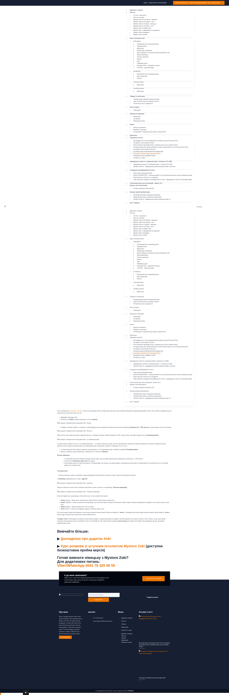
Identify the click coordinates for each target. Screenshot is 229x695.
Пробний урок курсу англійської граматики (147, 197)
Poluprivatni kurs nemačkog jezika (148, 44)
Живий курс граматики (144, 50)
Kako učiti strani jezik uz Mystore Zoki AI (146, 101)
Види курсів (124, 627)
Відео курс (140, 48)
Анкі (138, 61)
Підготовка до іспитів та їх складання (145, 177)
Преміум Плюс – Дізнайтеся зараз (148, 65)
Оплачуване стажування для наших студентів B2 (149, 132)
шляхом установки (76, 411)
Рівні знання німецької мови (142, 173)
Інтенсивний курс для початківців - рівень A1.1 (146, 183)
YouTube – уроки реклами (145, 67)
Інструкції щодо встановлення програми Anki (148, 151)
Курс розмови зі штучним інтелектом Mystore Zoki (153, 52)
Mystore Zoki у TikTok (140, 34)
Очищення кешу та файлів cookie (144, 155)
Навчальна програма (137, 114)
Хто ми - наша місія (139, 15)
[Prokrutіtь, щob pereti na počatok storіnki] (0, 694)
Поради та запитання (137, 96)
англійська (136, 71)
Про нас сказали (138, 17)
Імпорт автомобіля (139, 127)
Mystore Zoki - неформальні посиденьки (146, 30)
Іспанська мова (138, 82)
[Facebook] (162, 597)
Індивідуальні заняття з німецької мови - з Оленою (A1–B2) (152, 164)
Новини (123, 624)
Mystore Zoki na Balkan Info (142, 28)
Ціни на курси (134, 107)
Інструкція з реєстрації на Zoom (143, 143)
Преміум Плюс (142, 46)
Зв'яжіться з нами (139, 158)
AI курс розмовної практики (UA (143, 188)
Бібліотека (133, 135)
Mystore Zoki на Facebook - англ (143, 21)
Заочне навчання (142, 57)
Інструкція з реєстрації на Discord (144, 149)
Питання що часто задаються (143, 103)
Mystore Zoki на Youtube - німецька (144, 24)
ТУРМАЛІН (130, 691)
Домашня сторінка (136, 10)
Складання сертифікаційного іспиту (142, 170)
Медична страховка (139, 129)
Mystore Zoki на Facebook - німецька (145, 19)
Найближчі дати (142, 63)
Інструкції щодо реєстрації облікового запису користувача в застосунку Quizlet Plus (160, 147)
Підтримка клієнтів (136, 138)
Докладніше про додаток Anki (86, 539)
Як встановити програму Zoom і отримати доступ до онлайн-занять (155, 145)
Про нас (123, 621)
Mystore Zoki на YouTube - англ (143, 26)
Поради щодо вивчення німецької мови (146, 99)
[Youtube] (167, 597)
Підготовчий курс (142, 55)
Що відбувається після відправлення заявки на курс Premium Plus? (155, 140)
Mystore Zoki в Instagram (141, 32)
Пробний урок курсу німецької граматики (146, 195)
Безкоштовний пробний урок (140, 192)
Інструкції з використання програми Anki (146, 153)
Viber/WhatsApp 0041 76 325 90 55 (86, 565)
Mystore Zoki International (138, 185)
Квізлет (139, 59)
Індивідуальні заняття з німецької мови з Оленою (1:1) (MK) (151, 161)
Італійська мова (138, 88)
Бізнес (132, 124)
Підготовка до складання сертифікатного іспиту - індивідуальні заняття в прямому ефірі (162, 179)
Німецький (136, 41)
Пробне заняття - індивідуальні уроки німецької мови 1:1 (152, 199)
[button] (159, 207)
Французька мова (139, 121)
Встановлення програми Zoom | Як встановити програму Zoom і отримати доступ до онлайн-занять (154, 644)
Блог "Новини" (135, 203)
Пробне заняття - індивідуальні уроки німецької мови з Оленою (154, 166)
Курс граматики (142, 76)
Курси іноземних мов (137, 38)
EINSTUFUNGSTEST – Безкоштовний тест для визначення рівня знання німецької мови (162, 175)
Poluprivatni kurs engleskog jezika (148, 74)
